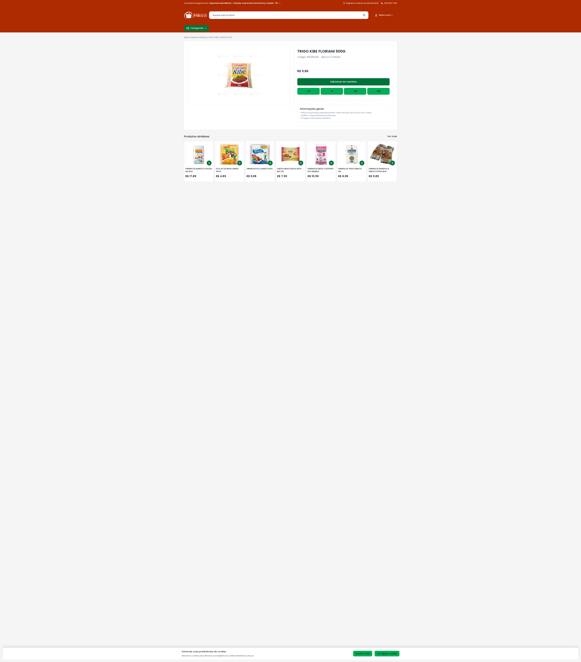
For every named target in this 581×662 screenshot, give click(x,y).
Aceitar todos (363, 653)
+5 (331, 91)
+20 (378, 91)
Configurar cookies (387, 653)
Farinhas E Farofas (198, 37)
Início (186, 37)
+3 (308, 91)
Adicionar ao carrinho (343, 81)
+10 (355, 91)
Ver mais (392, 136)
